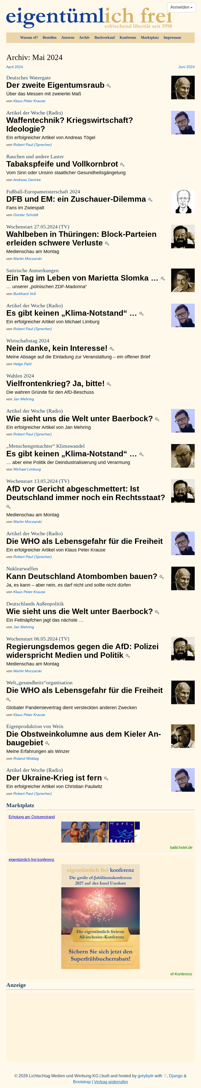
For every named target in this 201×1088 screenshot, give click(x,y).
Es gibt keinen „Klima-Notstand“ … (72, 310)
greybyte (146, 1076)
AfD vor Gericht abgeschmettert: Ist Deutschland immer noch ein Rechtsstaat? (85, 489)
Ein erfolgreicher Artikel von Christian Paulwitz (54, 786)
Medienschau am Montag (32, 251)
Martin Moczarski (27, 258)
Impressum (172, 38)
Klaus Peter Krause (29, 101)
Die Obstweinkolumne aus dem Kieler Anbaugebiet (83, 735)
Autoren (67, 38)
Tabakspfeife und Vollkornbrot (63, 161)
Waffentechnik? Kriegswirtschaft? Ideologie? (69, 121)
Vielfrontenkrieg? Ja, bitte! (56, 380)
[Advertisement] (100, 1026)
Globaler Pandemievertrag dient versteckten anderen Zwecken (71, 707)
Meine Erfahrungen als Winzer (38, 751)
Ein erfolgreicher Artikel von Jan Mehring (48, 427)
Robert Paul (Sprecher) (32, 145)
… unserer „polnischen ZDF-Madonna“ (46, 286)
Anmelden (180, 7)
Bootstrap (82, 1082)
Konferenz (128, 38)
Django (176, 1076)
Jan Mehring (23, 399)
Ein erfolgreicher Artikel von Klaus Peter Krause (55, 550)
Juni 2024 (186, 67)
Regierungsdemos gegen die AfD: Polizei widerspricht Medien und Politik (82, 647)
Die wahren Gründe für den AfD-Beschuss (50, 392)
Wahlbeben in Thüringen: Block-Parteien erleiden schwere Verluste (81, 235)
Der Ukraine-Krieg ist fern (55, 774)
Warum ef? (29, 38)
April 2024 (14, 67)
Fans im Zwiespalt (25, 207)
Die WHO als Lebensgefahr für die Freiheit (84, 538)
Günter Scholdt (25, 215)
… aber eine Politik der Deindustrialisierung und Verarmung (68, 462)
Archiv (84, 38)
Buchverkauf (104, 38)
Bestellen (50, 38)
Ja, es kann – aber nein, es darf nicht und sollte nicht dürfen (68, 585)
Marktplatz (150, 38)
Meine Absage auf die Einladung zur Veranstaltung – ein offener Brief (78, 356)
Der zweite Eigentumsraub (56, 82)
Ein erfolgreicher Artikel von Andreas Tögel (50, 137)
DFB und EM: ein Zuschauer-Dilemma (77, 196)
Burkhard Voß (24, 294)
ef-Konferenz (181, 974)
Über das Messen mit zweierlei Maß (43, 93)
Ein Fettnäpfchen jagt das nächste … (44, 620)
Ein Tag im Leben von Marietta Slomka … (83, 275)
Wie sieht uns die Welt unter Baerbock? (80, 415)
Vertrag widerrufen (111, 1082)
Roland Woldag (26, 758)
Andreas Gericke (27, 180)
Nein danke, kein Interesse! (58, 345)
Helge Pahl (22, 364)
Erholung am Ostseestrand (32, 816)
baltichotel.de (181, 847)
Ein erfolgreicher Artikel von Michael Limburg (52, 321)
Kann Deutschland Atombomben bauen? (82, 573)
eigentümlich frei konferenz (31, 859)
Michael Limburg (27, 469)
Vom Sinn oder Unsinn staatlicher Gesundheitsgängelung (66, 172)
